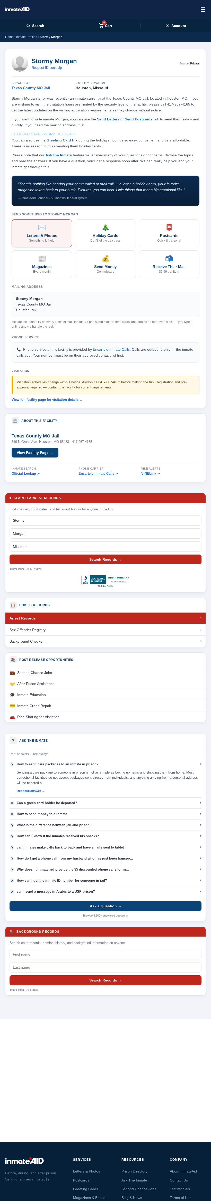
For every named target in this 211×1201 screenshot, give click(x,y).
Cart (107, 25)
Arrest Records (23, 618)
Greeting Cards (85, 1189)
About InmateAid (183, 1171)
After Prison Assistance (36, 684)
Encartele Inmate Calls (111, 349)
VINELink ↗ (150, 473)
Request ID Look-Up (47, 68)
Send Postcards (139, 119)
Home (9, 37)
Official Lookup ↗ (26, 473)
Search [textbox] (38, 26)
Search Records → (105, 559)
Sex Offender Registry (28, 630)
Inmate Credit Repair (34, 706)
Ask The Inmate (134, 1180)
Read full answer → (31, 791)
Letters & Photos (86, 1171)
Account (178, 26)
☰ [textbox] (203, 9)
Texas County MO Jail (31, 88)
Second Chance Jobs (34, 673)
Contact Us (179, 1180)
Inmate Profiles (26, 37)
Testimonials (180, 1189)
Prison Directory (134, 1171)
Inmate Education (31, 695)
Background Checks (26, 641)
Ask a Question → (105, 906)
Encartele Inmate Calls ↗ (98, 473)
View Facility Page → (35, 453)
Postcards (81, 1180)
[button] (105, 764)
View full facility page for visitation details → (47, 400)
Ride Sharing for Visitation (38, 717)
